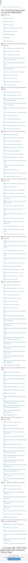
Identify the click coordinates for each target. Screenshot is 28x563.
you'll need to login (19, 557)
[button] (1, 1)
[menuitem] (1, 3)
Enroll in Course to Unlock (14, 559)
